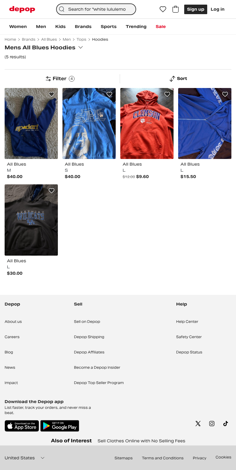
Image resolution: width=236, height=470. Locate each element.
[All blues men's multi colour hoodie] (89, 123)
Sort (182, 78)
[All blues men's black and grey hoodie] (31, 220)
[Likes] (163, 9)
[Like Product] (51, 94)
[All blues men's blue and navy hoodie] (31, 123)
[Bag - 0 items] (175, 9)
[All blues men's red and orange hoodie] (147, 123)
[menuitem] (18, 26)
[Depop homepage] (22, 9)
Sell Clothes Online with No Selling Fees (141, 440)
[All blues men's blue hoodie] (204, 123)
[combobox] (96, 9)
